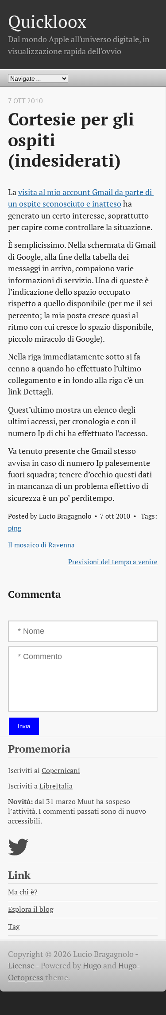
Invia (24, 726)
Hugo (92, 965)
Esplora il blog (30, 909)
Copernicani (61, 770)
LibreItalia (56, 786)
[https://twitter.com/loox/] (18, 852)
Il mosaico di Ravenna (41, 544)
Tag (13, 926)
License (21, 965)
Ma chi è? (23, 892)
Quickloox (47, 21)
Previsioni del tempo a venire (113, 561)
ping (14, 527)
